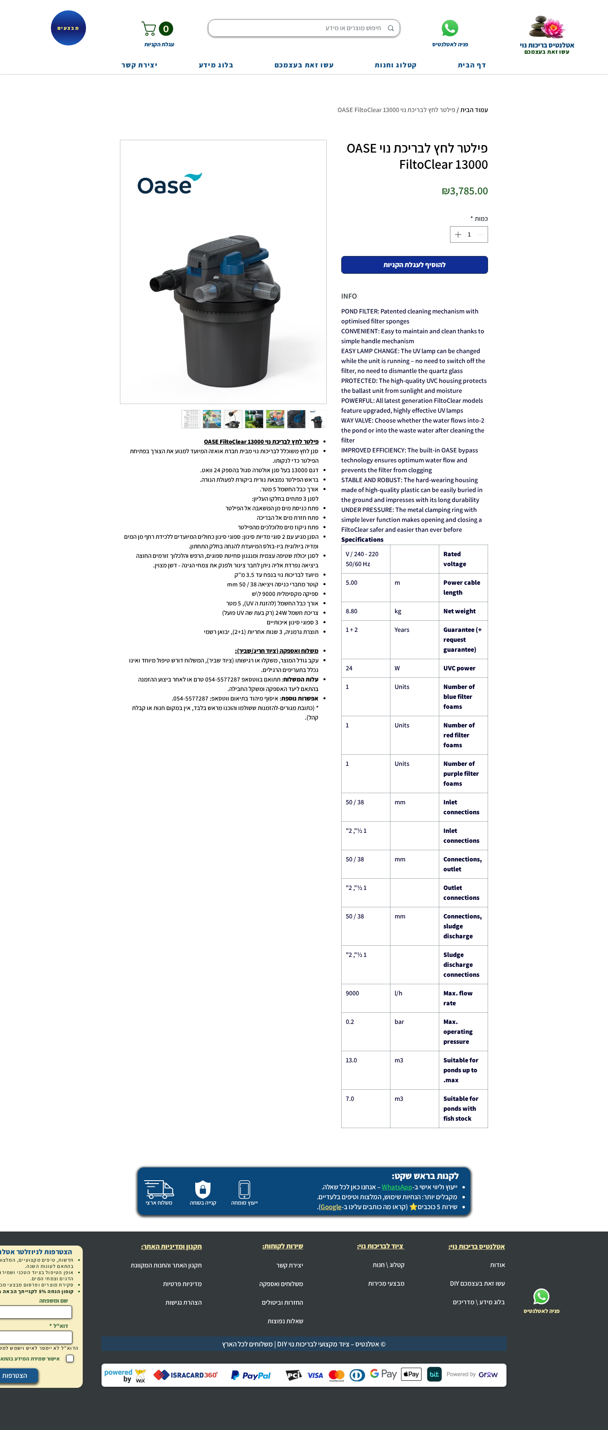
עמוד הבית (474, 109)
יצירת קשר (289, 1265)
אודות (497, 1264)
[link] (159, 29)
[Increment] (457, 234)
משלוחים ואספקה (281, 1283)
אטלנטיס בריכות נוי (547, 45)
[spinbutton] (469, 234)
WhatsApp (397, 1186)
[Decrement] (481, 234)
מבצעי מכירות (386, 1283)
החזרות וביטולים (282, 1302)
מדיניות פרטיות (182, 1283)
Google (331, 1206)
